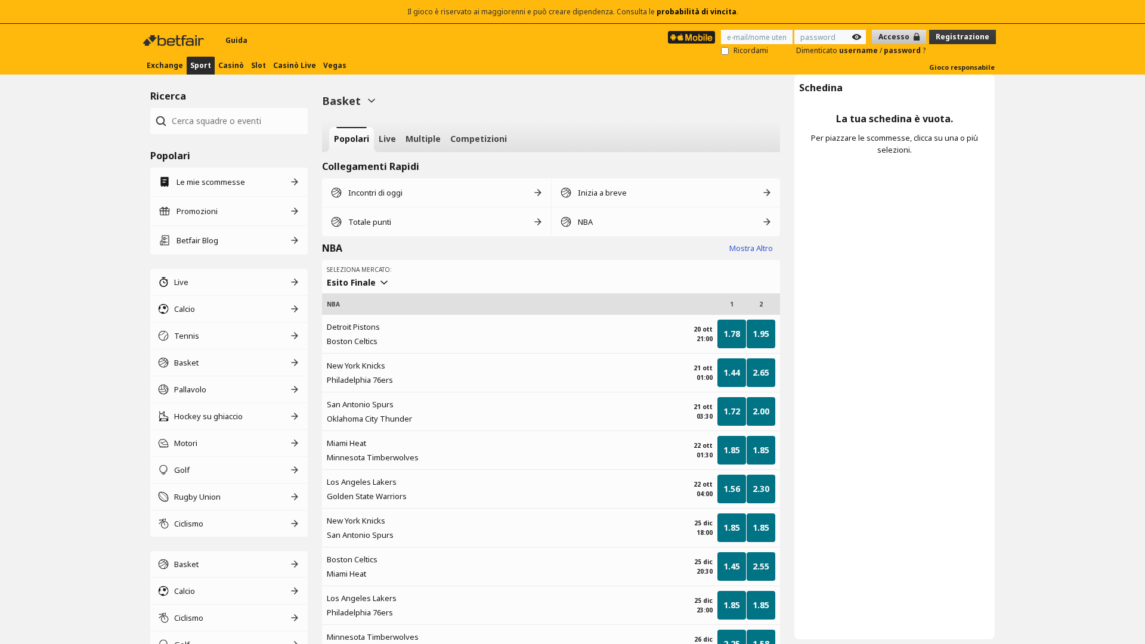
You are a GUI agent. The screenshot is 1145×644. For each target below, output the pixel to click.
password (903, 50)
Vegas (334, 65)
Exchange (165, 65)
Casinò (231, 65)
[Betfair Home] (174, 40)
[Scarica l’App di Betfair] (691, 37)
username (859, 50)
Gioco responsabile (962, 67)
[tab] (351, 139)
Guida (236, 40)
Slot (258, 65)
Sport (200, 65)
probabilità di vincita (696, 12)
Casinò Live (294, 65)
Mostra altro (751, 248)
